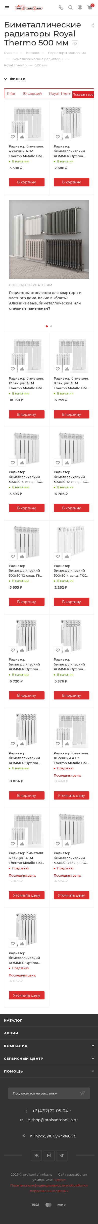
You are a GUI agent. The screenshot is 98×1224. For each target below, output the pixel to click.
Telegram (62, 1155)
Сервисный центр (23, 1059)
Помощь (13, 1071)
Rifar (11, 93)
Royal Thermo (62, 93)
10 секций (32, 93)
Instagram (49, 1155)
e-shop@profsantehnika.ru (53, 1119)
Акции (11, 1033)
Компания (15, 1046)
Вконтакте (36, 1155)
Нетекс (60, 1180)
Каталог (13, 1020)
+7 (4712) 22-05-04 (50, 1111)
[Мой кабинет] (80, 7)
